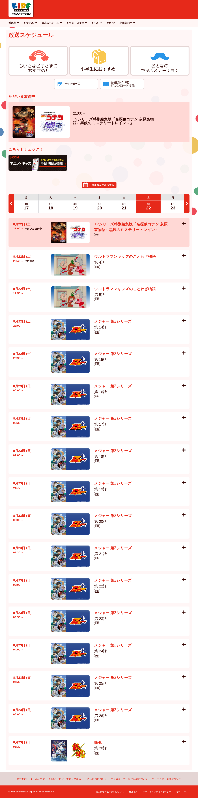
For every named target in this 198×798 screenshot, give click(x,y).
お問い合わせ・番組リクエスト (66, 779)
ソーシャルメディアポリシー (157, 791)
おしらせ (97, 23)
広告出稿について (97, 779)
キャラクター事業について (166, 779)
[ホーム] (21, 9)
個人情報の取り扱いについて (110, 791)
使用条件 (133, 791)
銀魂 (98, 742)
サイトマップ (182, 791)
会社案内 (22, 779)
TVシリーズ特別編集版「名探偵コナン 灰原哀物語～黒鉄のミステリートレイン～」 (113, 121)
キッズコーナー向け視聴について (129, 779)
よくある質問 (37, 779)
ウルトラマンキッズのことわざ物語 (125, 257)
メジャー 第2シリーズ (113, 322)
